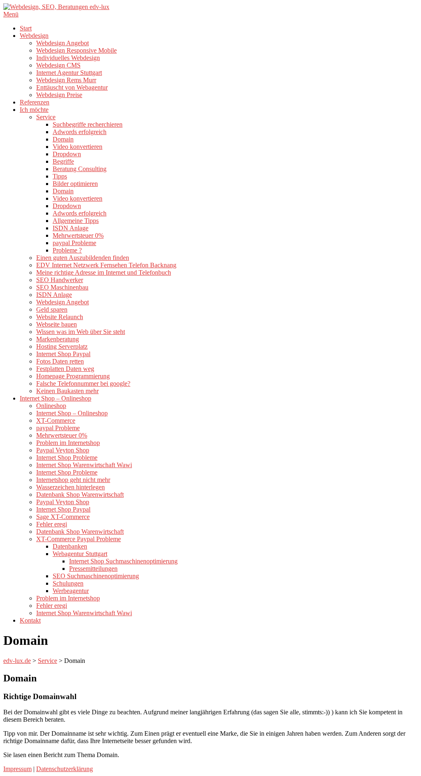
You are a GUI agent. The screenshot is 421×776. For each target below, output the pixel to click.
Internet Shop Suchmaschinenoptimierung (123, 561)
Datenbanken (70, 546)
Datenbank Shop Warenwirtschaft (80, 494)
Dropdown (67, 154)
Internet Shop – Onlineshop (55, 398)
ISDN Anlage (70, 228)
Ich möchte (34, 109)
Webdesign (34, 35)
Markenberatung (57, 339)
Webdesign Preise (59, 94)
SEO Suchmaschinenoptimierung (96, 575)
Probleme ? (67, 250)
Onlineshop (51, 405)
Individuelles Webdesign (68, 57)
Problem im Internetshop (68, 442)
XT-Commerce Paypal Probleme (78, 538)
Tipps (60, 176)
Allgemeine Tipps (76, 220)
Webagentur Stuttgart (80, 553)
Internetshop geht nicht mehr (73, 479)
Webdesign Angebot (62, 42)
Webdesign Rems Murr (66, 79)
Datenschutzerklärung (64, 768)
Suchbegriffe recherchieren (88, 124)
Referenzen (34, 102)
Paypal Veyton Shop (62, 450)
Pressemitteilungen (93, 568)
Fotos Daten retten (60, 361)
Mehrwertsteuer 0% (78, 235)
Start (26, 28)
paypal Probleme (74, 242)
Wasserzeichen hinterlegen (70, 487)
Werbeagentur (71, 590)
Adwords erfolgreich (79, 131)
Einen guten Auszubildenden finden (82, 257)
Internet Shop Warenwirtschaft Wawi (84, 464)
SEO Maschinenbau (62, 287)
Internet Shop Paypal (63, 353)
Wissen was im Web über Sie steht (80, 331)
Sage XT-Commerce (63, 516)
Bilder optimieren (75, 183)
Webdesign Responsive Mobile (76, 50)
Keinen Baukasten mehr (67, 390)
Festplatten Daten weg (65, 368)
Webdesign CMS (58, 65)
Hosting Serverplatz (62, 346)
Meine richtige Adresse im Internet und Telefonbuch (103, 272)
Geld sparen (51, 309)
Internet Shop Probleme (66, 457)
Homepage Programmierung (73, 376)
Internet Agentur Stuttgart (69, 72)
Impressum (17, 768)
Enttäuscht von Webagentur (72, 87)
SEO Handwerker (59, 279)
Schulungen (68, 583)
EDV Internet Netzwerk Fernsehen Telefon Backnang (106, 265)
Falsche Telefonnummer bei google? (83, 383)
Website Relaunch (59, 316)
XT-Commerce (55, 420)
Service (46, 117)
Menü (11, 14)
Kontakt (30, 620)
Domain (63, 139)
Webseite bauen (56, 324)
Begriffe (63, 161)
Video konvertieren (77, 146)
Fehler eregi (51, 524)
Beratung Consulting (79, 168)
